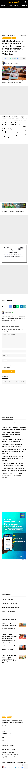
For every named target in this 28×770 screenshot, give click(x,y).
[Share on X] (8, 58)
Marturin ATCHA (8, 62)
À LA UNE (4, 37)
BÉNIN (9, 37)
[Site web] (25, 313)
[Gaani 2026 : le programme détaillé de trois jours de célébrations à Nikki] (22, 625)
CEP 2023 (9, 300)
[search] (25, 2)
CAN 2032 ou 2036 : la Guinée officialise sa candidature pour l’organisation (11, 434)
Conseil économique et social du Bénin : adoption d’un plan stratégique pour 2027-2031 (14, 451)
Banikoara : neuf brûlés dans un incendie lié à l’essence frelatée (9, 647)
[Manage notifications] (3, 766)
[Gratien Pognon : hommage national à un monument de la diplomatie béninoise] (22, 636)
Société (14, 37)
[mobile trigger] (3, 2)
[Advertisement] (14, 14)
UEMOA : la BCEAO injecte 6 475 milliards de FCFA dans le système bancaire (12, 475)
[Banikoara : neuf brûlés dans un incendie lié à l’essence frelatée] (22, 647)
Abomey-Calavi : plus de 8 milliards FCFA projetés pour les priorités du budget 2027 (13, 458)
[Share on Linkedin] (13, 58)
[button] (15, 58)
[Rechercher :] (11, 382)
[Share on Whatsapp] (10, 58)
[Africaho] (14, 2)
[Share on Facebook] (5, 58)
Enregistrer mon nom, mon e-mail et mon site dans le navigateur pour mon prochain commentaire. (14, 365)
